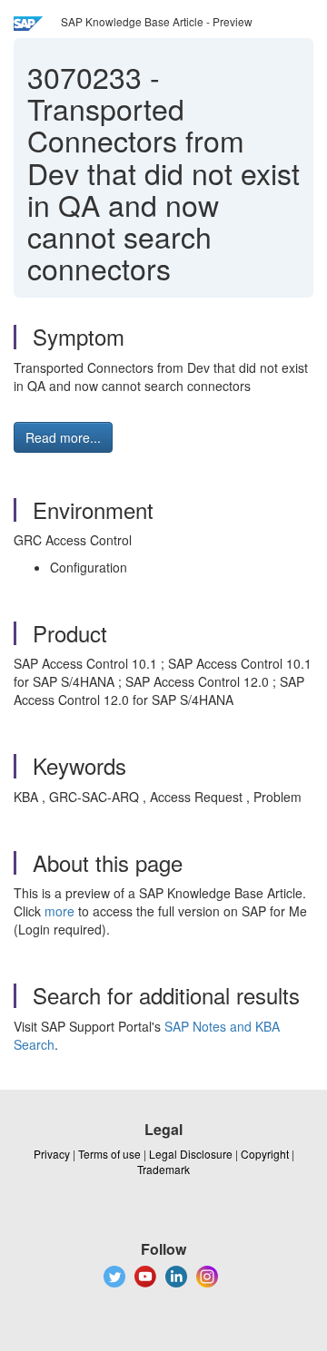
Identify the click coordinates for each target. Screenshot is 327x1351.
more (59, 911)
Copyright (265, 1153)
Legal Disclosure (191, 1153)
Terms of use (109, 1153)
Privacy (52, 1153)
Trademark (163, 1169)
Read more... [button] (63, 437)
